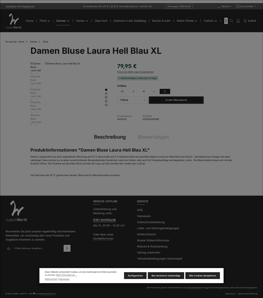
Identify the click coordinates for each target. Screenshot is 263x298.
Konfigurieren (135, 275)
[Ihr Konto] (238, 21)
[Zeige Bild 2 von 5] (106, 93)
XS (122, 91)
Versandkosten (194, 287)
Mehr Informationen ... (66, 275)
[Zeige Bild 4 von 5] (106, 101)
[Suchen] (231, 21)
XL (165, 91)
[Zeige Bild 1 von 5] (106, 90)
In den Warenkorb (176, 100)
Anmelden (11, 6)
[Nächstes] (226, 21)
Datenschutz (51, 279)
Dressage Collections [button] (179, 6)
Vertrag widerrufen (148, 252)
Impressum (144, 216)
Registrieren (28, 6)
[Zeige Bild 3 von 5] (106, 97)
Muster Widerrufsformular (153, 240)
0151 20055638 (104, 220)
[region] (70, 95)
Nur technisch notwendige (166, 275)
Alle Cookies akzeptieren (202, 275)
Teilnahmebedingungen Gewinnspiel (159, 258)
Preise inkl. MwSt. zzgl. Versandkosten (135, 72)
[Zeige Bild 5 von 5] (106, 105)
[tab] (110, 137)
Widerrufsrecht (146, 234)
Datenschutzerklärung (151, 222)
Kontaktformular (103, 238)
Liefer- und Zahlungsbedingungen (158, 228)
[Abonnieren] (67, 248)
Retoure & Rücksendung (152, 246)
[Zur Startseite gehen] (13, 20)
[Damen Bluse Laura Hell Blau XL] (78, 95)
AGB (140, 210)
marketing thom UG (47, 294)
